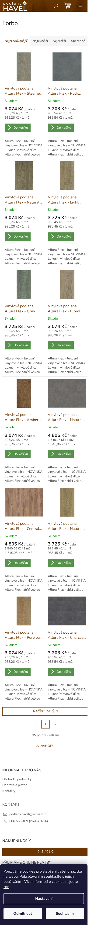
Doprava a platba (14, 785)
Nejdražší (59, 41)
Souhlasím (65, 913)
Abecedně (78, 41)
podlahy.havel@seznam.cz (28, 814)
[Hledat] (56, 5)
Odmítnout (22, 913)
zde (6, 886)
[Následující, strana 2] (45, 724)
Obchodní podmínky (17, 779)
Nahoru (47, 746)
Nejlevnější (40, 41)
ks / (45, 851)
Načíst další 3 (45, 711)
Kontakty (8, 791)
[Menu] (80, 5)
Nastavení (43, 898)
